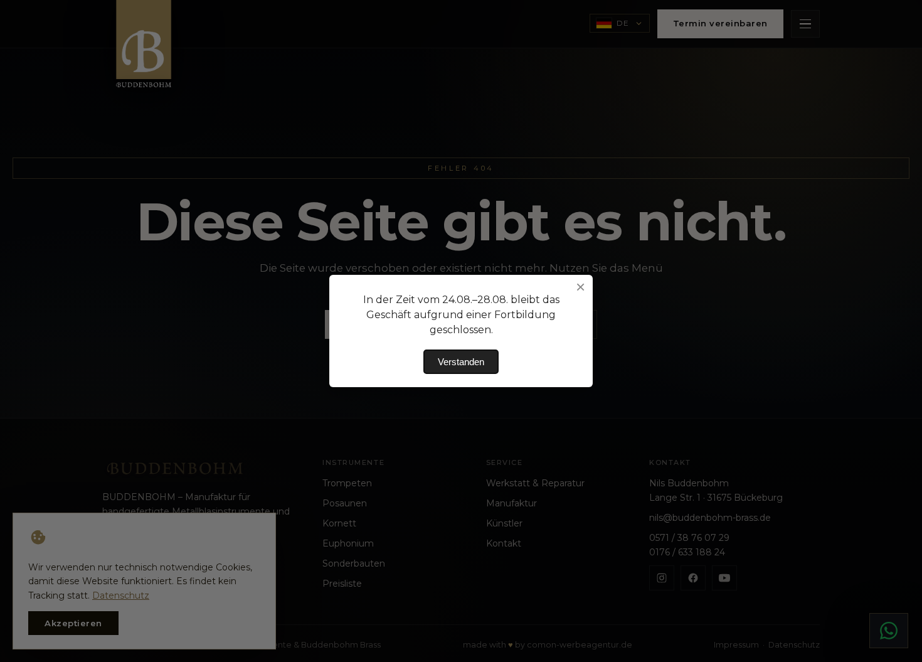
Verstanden (461, 361)
